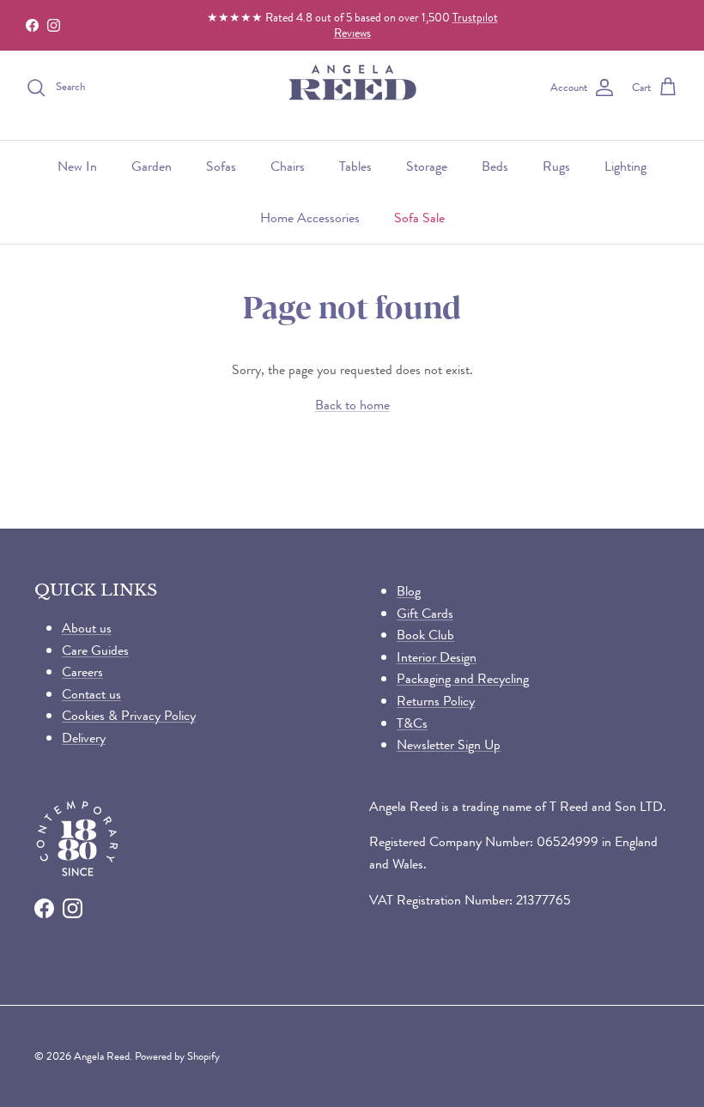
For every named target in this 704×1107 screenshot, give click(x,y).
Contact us (91, 694)
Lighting (625, 166)
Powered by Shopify (177, 1056)
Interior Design (436, 657)
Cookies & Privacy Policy (129, 715)
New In (77, 166)
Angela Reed (102, 1056)
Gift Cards (425, 613)
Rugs (556, 166)
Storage (426, 166)
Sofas (221, 166)
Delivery (84, 737)
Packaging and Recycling (463, 678)
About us (87, 628)
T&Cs (412, 723)
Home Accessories (310, 217)
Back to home (352, 404)
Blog (409, 591)
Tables (355, 166)
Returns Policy (436, 701)
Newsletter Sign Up (449, 744)
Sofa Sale (419, 217)
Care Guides (95, 650)
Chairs (287, 166)
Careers (82, 671)
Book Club (425, 634)
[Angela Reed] (352, 88)
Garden (151, 166)
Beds (495, 166)
